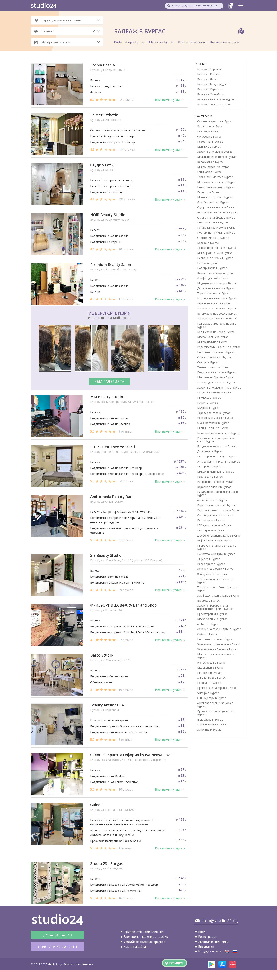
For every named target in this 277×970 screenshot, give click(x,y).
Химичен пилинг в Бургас (213, 367)
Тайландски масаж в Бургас (215, 177)
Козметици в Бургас (225, 42)
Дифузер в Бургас (208, 559)
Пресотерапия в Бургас (212, 614)
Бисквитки (206, 947)
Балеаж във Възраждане (213, 104)
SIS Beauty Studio (106, 555)
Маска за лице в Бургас (212, 619)
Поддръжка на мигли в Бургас (216, 372)
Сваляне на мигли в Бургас (214, 357)
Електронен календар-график (146, 937)
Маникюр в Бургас (209, 146)
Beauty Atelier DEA (107, 705)
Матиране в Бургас (209, 466)
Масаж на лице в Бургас (212, 337)
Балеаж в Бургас (208, 243)
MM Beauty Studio (106, 397)
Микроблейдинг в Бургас (213, 167)
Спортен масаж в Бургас (213, 237)
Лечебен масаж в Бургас (213, 202)
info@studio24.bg (220, 921)
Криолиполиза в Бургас (212, 724)
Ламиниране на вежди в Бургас (217, 318)
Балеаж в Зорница (209, 69)
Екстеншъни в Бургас (210, 520)
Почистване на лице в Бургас (216, 187)
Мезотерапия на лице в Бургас (217, 456)
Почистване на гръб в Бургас (216, 554)
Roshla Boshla (102, 65)
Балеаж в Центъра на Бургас (216, 99)
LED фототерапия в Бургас (214, 525)
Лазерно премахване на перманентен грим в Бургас (215, 607)
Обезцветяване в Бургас (213, 423)
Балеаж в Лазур (207, 79)
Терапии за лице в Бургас (213, 293)
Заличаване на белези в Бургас (217, 649)
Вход (202, 932)
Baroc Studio (101, 655)
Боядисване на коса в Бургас (215, 332)
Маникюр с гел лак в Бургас (215, 197)
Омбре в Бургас (207, 634)
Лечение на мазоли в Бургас (215, 569)
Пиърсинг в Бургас (209, 672)
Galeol (96, 805)
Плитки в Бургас (207, 263)
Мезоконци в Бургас (210, 667)
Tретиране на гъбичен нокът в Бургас (217, 588)
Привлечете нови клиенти (143, 932)
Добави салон (57, 935)
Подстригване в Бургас (212, 268)
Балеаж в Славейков (210, 94)
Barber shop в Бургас (129, 42)
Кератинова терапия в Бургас (216, 505)
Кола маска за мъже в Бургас (216, 227)
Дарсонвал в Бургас (210, 451)
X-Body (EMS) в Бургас (211, 677)
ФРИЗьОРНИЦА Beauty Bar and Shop (123, 605)
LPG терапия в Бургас (211, 530)
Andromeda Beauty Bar (111, 497)
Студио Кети (102, 165)
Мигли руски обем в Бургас (214, 253)
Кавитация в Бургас (210, 476)
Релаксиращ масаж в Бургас (215, 418)
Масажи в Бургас (161, 42)
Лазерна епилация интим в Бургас (219, 387)
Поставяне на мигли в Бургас (216, 232)
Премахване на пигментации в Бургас (216, 547)
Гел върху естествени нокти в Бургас (216, 325)
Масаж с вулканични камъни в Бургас (216, 655)
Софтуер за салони (57, 947)
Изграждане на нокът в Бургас (217, 298)
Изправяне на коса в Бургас (215, 481)
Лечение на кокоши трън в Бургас (219, 629)
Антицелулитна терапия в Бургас (218, 461)
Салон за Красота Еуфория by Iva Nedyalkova (131, 755)
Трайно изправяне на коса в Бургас (215, 580)
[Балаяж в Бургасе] (234, 951)
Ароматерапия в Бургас (212, 500)
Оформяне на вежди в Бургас (216, 207)
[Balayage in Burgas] (227, 951)
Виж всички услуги (168, 100)
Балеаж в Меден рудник (212, 84)
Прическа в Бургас (209, 397)
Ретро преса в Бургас (211, 564)
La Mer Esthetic (104, 115)
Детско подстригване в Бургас (216, 247)
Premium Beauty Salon (110, 264)
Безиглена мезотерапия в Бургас (218, 433)
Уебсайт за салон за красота (144, 942)
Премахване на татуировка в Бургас (216, 712)
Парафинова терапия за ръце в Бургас (217, 493)
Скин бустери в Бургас (211, 698)
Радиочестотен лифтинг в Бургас (218, 347)
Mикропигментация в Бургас (215, 471)
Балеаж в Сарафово (210, 89)
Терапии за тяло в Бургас (213, 413)
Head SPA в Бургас (209, 682)
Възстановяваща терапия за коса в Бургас (216, 439)
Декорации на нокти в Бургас (216, 288)
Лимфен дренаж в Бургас (213, 278)
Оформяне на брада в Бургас (216, 217)
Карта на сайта (135, 947)
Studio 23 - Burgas (106, 863)
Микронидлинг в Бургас (212, 342)
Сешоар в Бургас (208, 362)
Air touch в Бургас (208, 624)
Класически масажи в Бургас (215, 273)
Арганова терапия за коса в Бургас (215, 704)
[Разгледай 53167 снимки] (109, 349)
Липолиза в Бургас (209, 729)
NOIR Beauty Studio (107, 215)
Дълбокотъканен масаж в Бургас (218, 535)
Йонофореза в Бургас (211, 662)
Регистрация (207, 937)
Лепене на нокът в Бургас (213, 303)
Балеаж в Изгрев (208, 74)
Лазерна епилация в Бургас (214, 151)
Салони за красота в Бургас (215, 121)
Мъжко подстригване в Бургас (217, 182)
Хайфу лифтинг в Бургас (212, 574)
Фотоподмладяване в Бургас (215, 515)
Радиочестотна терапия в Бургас (218, 510)
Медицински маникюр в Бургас (216, 283)
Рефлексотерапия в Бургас (214, 540)
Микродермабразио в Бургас (215, 377)
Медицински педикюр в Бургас (216, 157)
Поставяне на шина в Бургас (215, 639)
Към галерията (109, 381)
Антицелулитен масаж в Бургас (217, 212)
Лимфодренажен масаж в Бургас (218, 595)
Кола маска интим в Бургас (214, 392)
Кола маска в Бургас (210, 162)
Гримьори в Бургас (209, 172)
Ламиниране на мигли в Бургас (216, 308)
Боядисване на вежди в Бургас (217, 313)
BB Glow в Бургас (208, 600)
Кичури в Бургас (207, 402)
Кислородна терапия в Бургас (216, 382)
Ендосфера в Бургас (210, 719)
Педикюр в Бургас (208, 192)
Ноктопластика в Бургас (213, 222)
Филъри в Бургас (208, 693)
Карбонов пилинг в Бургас (214, 487)
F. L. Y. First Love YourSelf (112, 447)
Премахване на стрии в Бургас (216, 688)
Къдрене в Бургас (208, 408)
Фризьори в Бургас (192, 42)
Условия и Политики (213, 942)
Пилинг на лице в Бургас (212, 428)
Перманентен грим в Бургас (215, 258)
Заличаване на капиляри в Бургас (218, 644)
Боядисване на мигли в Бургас (216, 446)
